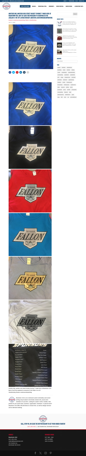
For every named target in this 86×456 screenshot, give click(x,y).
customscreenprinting (19, 20)
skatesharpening (61, 94)
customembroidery (71, 72)
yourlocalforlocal (73, 97)
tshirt (62, 97)
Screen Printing (59, 6)
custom (59, 72)
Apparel (59, 67)
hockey (64, 82)
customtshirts (72, 74)
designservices (67, 77)
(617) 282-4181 (6, 1)
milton (59, 87)
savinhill (68, 89)
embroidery (60, 79)
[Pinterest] (50, 453)
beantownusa (69, 67)
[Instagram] (45, 453)
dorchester (73, 77)
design (62, 77)
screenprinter (74, 89)
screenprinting (60, 92)
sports (73, 94)
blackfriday (59, 69)
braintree (68, 69)
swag (58, 97)
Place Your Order (25, 6)
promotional (60, 89)
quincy (64, 89)
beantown (63, 67)
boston (10, 20)
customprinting (60, 74)
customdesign (64, 72)
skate (70, 92)
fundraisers (65, 79)
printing (67, 87)
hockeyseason (69, 82)
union (65, 97)
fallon (27, 20)
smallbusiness (67, 94)
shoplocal (66, 92)
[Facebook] (35, 453)
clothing (72, 69)
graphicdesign (71, 79)
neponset (63, 87)
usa (68, 97)
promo (71, 87)
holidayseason (66, 84)
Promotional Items (42, 6)
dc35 (58, 77)
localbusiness (73, 84)
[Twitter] (40, 453)
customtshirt (66, 74)
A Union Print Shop (79, 6)
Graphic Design (69, 6)
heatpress (59, 82)
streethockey (33, 20)
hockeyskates (60, 84)
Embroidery (51, 6)
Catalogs (34, 6)
